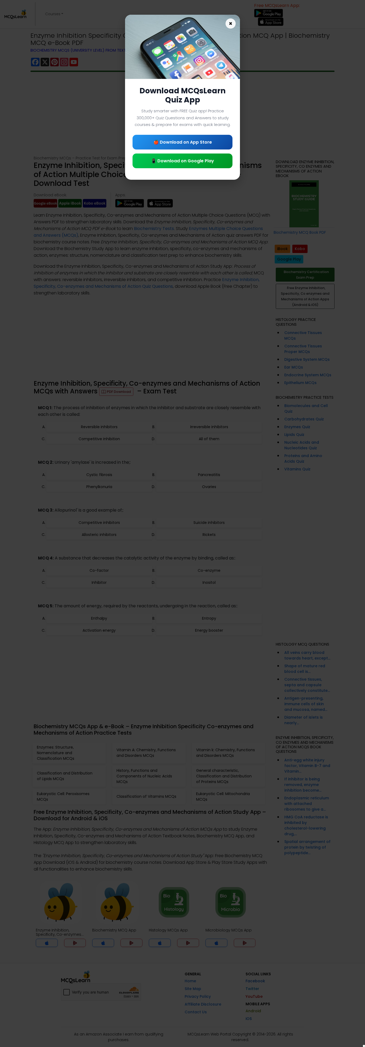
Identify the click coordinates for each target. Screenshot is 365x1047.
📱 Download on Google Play (182, 161)
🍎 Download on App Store (182, 142)
